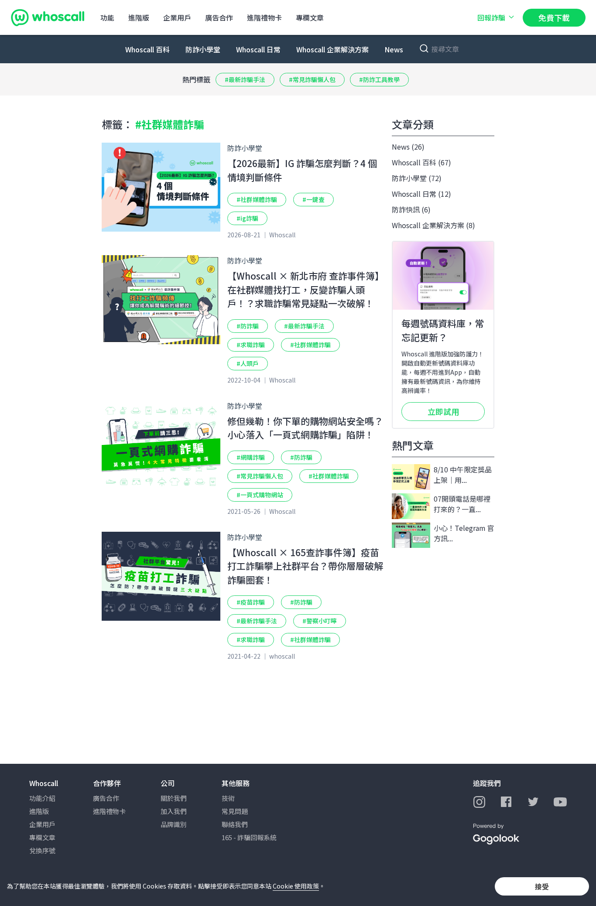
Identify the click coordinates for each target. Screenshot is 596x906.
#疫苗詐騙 (250, 602)
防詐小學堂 (202, 49)
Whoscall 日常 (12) (421, 193)
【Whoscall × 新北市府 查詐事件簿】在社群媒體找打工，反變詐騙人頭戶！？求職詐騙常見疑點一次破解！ (305, 289)
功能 (107, 17)
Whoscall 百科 (147, 49)
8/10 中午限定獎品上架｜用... (463, 474)
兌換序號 (42, 850)
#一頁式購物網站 (259, 494)
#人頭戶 (247, 363)
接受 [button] (542, 886)
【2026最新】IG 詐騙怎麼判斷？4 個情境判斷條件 (302, 170)
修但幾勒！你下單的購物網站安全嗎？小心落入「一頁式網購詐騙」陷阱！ (305, 427)
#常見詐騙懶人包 (312, 79)
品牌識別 (174, 824)
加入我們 (174, 811)
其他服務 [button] (236, 783)
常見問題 (235, 811)
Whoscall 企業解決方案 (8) (433, 225)
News (393, 49)
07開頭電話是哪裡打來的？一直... (462, 503)
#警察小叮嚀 (319, 620)
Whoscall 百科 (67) (421, 162)
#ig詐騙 (247, 218)
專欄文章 (310, 17)
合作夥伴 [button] (107, 783)
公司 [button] (168, 783)
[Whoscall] (47, 17)
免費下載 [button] (554, 17)
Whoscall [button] (43, 783)
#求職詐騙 (250, 344)
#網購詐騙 (250, 457)
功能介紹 (42, 798)
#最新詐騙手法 (245, 79)
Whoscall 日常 (258, 49)
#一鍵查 (313, 199)
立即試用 (443, 411)
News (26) (408, 146)
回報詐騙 (491, 17)
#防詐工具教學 (379, 79)
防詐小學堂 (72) (417, 178)
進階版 (138, 17)
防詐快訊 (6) (411, 209)
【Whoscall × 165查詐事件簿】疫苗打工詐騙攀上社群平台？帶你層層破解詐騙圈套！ (305, 566)
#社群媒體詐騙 (256, 199)
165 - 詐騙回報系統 (249, 837)
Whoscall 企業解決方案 (332, 49)
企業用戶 (177, 17)
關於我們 (174, 798)
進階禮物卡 (264, 17)
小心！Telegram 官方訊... (464, 533)
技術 (228, 798)
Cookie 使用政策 (296, 886)
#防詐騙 (247, 325)
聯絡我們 (235, 824)
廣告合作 (219, 17)
